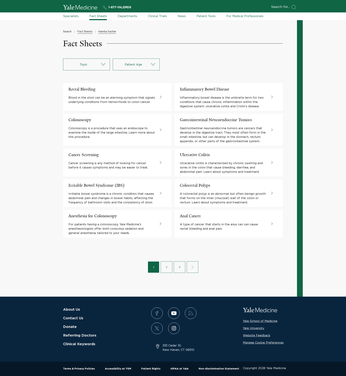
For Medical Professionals (244, 16)
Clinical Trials (157, 16)
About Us (71, 309)
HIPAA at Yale (179, 369)
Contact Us (73, 318)
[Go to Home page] (80, 8)
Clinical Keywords (79, 344)
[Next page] (192, 267)
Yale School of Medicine (260, 321)
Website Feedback (256, 335)
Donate (70, 327)
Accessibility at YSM (118, 369)
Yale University (253, 328)
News (182, 16)
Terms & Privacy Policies (79, 369)
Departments (127, 16)
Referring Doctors (79, 335)
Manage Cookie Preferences (263, 342)
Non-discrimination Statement (219, 369)
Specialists (71, 16)
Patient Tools (206, 16)
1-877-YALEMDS (119, 7)
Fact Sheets (98, 16)
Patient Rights (150, 369)
